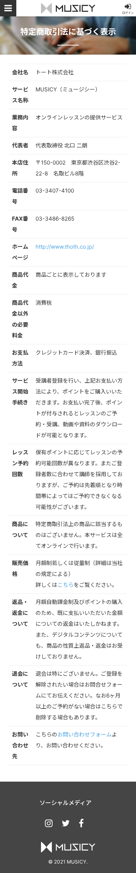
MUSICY (68, 8)
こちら (65, 584)
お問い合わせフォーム (84, 734)
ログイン (128, 13)
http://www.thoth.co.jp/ (65, 246)
